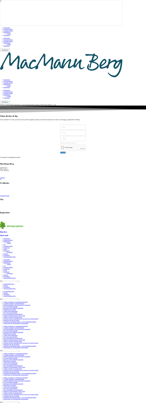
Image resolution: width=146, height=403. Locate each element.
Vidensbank (6, 35)
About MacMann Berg (9, 257)
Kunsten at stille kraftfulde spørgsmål (13, 308)
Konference (3, 189)
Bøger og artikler (4, 216)
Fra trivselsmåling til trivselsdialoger (13, 314)
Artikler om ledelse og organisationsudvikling (15, 302)
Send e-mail (4, 235)
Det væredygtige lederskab (10, 306)
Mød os (2, 203)
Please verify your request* (68, 143)
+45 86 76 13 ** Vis (5, 173)
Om (4, 244)
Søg (1, 281)
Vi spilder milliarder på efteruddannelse (13, 303)
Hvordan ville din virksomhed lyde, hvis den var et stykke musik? (20, 319)
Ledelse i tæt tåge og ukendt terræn (12, 317)
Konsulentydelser (8, 29)
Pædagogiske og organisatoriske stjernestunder (15, 323)
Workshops (10, 252)
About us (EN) (4, 209)
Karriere (2, 206)
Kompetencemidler (5, 219)
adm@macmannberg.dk (6, 175)
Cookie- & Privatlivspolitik (7, 207)
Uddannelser (6, 28)
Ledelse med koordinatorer (10, 311)
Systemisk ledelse (8, 31)
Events (2, 192)
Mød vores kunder (5, 204)
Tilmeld (63, 152)
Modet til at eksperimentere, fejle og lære (14, 315)
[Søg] (19, 281)
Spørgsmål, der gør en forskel (11, 320)
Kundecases (6, 247)
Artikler (9, 34)
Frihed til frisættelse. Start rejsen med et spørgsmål (16, 305)
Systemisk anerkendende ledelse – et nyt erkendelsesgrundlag (19, 322)
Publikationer (6, 32)
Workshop (2, 191)
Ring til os (3, 232)
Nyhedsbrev (3, 217)
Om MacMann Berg (8, 284)
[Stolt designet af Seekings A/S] (0, 179)
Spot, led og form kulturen (10, 312)
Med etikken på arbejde (9, 309)
